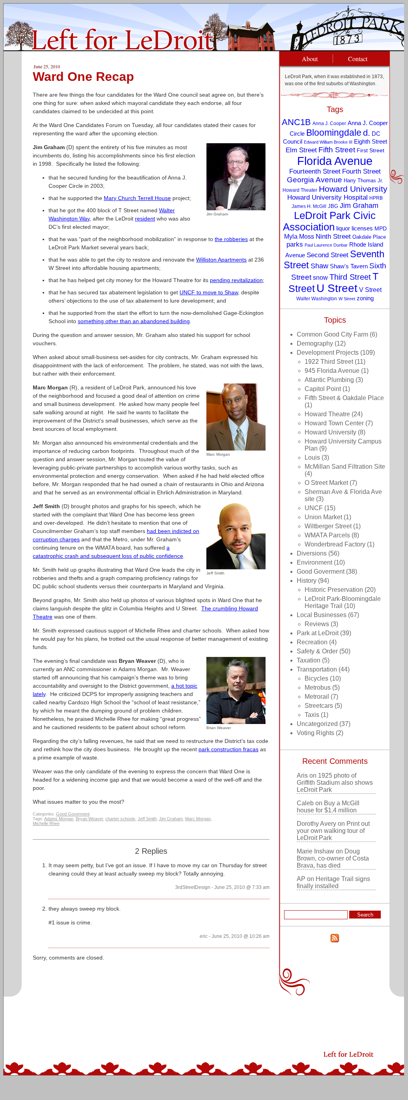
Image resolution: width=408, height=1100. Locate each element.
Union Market (323, 517)
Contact (357, 58)
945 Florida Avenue (332, 370)
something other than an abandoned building (134, 321)
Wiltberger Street (328, 526)
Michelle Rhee (46, 823)
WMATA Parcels (327, 535)
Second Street (327, 255)
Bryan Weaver (89, 818)
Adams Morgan (58, 818)
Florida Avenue (334, 160)
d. (366, 133)
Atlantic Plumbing (329, 379)
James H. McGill (309, 206)
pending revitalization (236, 280)
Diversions (312, 553)
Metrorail (317, 696)
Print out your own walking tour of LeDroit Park (333, 830)
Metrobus (318, 687)
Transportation (317, 669)
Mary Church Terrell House (137, 198)
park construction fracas (228, 749)
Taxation (308, 660)
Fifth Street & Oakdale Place (344, 398)
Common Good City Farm (332, 334)
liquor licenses (354, 228)
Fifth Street (336, 149)
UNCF (314, 508)
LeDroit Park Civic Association (329, 221)
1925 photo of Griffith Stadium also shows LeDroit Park (335, 782)
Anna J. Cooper (329, 123)
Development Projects (328, 352)
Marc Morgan (198, 818)
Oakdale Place (369, 237)
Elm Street (301, 150)
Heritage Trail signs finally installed (333, 882)
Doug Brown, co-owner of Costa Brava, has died (333, 858)
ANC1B (296, 122)
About (310, 58)
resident (145, 218)
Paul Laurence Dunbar (326, 245)
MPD (380, 229)
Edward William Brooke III (328, 142)
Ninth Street (333, 236)
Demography (315, 343)
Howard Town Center (334, 423)
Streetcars (319, 705)
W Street (347, 298)
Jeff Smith (147, 818)
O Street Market (326, 482)
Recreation (312, 642)
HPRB (376, 197)
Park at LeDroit (318, 633)
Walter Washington (316, 298)
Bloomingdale (333, 132)
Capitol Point (323, 388)
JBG (333, 206)
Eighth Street (370, 141)
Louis (312, 457)
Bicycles (316, 678)
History (306, 580)
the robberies (231, 239)
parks (294, 244)
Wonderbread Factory (335, 544)
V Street (370, 289)
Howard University (353, 188)
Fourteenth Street (315, 171)
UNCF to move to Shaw (209, 292)
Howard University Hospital (327, 197)
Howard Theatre (327, 414)
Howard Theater (300, 190)
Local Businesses (321, 615)
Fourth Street (361, 171)
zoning (365, 298)
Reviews (317, 624)
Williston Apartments (221, 259)
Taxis (312, 714)
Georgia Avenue (314, 180)
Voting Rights (315, 733)
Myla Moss (299, 236)
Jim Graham (171, 818)
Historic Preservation (334, 589)
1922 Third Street (329, 361)
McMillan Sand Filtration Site (345, 466)
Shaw (319, 266)
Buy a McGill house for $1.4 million (328, 807)
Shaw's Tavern (349, 266)
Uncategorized (317, 723)
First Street (370, 150)
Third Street (350, 277)
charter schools (120, 818)
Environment (314, 562)
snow (320, 277)
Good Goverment (73, 814)
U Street (336, 288)
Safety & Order (317, 651)
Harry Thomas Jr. (363, 180)
